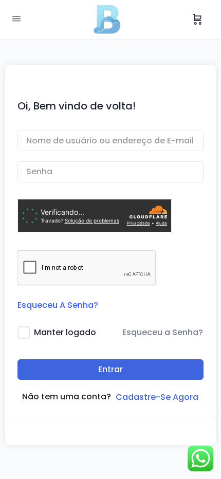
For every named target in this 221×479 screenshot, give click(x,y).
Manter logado (65, 332)
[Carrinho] (197, 19)
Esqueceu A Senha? (57, 305)
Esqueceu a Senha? (162, 332)
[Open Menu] (16, 18)
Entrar (110, 369)
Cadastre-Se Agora (157, 397)
